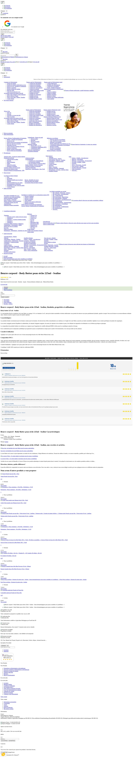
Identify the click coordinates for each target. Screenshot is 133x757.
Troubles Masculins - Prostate (79, 167)
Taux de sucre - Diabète (77, 166)
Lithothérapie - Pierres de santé (35, 137)
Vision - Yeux (47, 249)
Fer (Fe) (32, 219)
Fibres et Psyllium (8, 229)
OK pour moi (25, 749)
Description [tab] (6, 299)
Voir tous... (74, 170)
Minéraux (29, 214)
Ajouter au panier (5, 297)
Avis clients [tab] (6, 301)
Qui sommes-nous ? (8, 687)
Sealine (6, 441)
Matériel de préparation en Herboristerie (53, 89)
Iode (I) (32, 221)
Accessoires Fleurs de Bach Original (33, 182)
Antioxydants (30, 232)
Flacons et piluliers (51, 92)
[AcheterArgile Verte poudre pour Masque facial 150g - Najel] (14, 500)
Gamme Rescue (11, 186)
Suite (70, 156)
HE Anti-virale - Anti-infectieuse (60, 194)
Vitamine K (10, 222)
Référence (3, 279)
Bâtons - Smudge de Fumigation (15, 139)
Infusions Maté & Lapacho (53, 122)
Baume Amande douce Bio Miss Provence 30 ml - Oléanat (15, 569)
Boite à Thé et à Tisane (12, 96)
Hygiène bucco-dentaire (30, 242)
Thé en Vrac (7, 111)
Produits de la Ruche (9, 158)
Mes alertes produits (8, 709)
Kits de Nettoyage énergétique (14, 150)
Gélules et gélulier (51, 93)
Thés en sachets (11, 116)
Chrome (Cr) (33, 216)
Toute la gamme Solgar (48, 224)
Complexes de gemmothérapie (35, 160)
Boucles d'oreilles (35, 141)
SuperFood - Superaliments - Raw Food (35, 169)
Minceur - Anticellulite (77, 159)
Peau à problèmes (8, 290)
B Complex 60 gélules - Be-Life (8, 555)
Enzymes (6, 228)
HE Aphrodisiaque (57, 205)
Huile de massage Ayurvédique (57, 139)
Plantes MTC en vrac (36, 145)
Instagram (6, 651)
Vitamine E (9, 221)
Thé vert (9, 112)
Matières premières (51, 94)
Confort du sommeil (34, 89)
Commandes (7, 703)
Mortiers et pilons (51, 96)
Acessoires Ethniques (33, 151)
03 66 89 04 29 (23, 62)
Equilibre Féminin (53, 171)
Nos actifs (12, 62)
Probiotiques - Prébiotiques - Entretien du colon (15, 230)
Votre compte (4, 696)
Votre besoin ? (49, 156)
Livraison (6, 683)
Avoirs (5, 704)
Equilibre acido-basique (9, 251)
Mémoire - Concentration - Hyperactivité (82, 160)
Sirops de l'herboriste (30, 167)
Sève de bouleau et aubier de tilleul (36, 163)
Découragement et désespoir (14, 184)
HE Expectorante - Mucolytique (60, 197)
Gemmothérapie (29, 159)
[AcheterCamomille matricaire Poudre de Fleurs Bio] (12, 590)
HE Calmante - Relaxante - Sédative (61, 192)
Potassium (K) (33, 225)
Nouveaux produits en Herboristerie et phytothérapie (16, 669)
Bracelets (33, 140)
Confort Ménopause (52, 83)
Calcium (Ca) (33, 215)
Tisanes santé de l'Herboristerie (33, 82)
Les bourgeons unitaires (34, 162)
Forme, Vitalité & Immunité (53, 87)
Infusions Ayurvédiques (52, 121)
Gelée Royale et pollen (12, 159)
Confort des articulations (35, 83)
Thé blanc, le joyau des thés (13, 115)
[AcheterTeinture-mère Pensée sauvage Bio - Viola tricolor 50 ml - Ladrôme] (46, 513)
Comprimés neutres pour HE (11, 202)
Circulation (51, 163)
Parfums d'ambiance (12, 148)
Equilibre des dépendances (53, 85)
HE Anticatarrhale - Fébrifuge (60, 198)
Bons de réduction (8, 707)
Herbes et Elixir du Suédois (13, 89)
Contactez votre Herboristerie (11, 694)
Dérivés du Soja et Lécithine (11, 226)
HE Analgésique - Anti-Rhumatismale (62, 199)
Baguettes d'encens (11, 145)
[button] (3, 754)
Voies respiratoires (76, 169)
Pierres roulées (34, 139)
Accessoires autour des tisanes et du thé (13, 93)
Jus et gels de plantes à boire (11, 169)
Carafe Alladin (10, 98)
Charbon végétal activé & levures (12, 167)
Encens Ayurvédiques (55, 149)
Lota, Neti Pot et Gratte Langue (57, 141)
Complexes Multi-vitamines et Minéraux (13, 223)
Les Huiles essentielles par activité (58, 191)
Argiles (49, 90)
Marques (6, 673)
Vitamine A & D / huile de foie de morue (17, 216)
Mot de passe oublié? (6, 35)
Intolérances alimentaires (30, 243)
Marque (2, 441)
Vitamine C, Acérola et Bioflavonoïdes (16, 219)
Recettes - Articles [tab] (8, 304)
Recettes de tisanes (5, 62)
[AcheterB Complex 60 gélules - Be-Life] (21, 553)
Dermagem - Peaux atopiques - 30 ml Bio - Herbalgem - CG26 (16, 489)
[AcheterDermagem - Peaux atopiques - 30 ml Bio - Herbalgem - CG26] (17, 487)
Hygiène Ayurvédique (55, 148)
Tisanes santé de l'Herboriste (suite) (52, 109)
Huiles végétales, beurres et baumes (34, 165)
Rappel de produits (8, 692)
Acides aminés (30, 229)
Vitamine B (10, 218)
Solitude (9, 181)
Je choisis (9, 749)
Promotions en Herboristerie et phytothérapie (14, 668)
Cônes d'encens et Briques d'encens (15, 146)
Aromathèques (7, 204)
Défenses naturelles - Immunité (56, 168)
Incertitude (9, 178)
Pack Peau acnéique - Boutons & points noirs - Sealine (14, 582)
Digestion (51, 165)
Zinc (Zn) (32, 228)
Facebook (6, 650)
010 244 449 (36, 62)
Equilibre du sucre (33, 93)
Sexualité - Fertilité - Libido (78, 162)
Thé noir (9, 114)
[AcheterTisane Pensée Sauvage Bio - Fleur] (10, 473)
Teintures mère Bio (8, 672)
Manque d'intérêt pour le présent (15, 180)
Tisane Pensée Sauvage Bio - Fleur (9, 476)
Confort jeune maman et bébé (36, 90)
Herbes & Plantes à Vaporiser (54, 150)
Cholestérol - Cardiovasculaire (56, 161)
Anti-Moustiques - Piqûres (55, 158)
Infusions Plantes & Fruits (53, 118)
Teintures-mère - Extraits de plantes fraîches (14, 156)
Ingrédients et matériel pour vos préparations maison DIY (35, 195)
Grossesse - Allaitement (29, 240)
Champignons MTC (36, 148)
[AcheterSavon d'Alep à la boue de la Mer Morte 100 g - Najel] (34, 540)
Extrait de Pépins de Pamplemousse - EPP (14, 170)
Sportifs (46, 243)
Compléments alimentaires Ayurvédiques (60, 145)
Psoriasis (6, 287)
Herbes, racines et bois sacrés (14, 149)
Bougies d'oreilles (54, 146)
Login (2, 34)
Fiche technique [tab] (7, 302)
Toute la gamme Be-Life (49, 223)
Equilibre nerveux (33, 96)
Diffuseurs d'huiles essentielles (11, 205)
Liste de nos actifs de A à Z (13, 92)
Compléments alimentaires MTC (39, 147)
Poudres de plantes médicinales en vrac (16, 85)
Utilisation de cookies (9, 691)
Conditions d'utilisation (9, 685)
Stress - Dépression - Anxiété (79, 165)
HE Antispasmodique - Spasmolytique (62, 202)
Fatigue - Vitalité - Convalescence (80, 158)
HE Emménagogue (57, 208)
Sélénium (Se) (33, 226)
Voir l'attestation (9, 367)
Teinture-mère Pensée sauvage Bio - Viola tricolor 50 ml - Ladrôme (17, 516)
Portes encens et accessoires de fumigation (17, 142)
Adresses (6, 706)
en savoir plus (4, 284)
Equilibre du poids (33, 97)
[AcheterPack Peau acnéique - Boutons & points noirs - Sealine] (44, 579)
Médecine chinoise (32, 144)
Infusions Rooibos (51, 123)
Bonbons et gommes (12, 166)
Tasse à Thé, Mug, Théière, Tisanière (16, 97)
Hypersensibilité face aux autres (14, 182)
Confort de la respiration (35, 86)
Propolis (9, 160)
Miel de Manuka (11, 162)
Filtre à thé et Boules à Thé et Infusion (16, 94)
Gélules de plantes (29, 158)
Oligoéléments (46, 221)
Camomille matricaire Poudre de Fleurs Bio (11, 592)
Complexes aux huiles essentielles (12, 197)
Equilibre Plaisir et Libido (35, 98)
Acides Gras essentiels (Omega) (35, 230)
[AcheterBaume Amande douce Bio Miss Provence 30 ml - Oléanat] (16, 566)
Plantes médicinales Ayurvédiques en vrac (60, 143)
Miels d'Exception (11, 165)
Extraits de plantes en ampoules (33, 166)
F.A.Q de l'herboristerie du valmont (12, 690)
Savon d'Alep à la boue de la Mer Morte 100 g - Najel (14, 542)
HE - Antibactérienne (58, 195)
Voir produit (3, 485)
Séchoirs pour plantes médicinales (55, 97)
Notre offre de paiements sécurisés (12, 688)
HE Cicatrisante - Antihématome (60, 206)
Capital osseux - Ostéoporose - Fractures (14, 240)
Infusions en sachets (51, 125)
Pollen (8, 163)
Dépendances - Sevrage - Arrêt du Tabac (59, 169)
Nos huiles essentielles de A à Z (11, 195)
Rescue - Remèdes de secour (32, 180)
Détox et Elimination (34, 92)
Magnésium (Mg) (34, 223)
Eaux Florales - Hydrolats (10, 199)
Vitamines (6, 215)
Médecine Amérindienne (34, 150)
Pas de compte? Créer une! (7, 37)
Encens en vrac (10, 141)
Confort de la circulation (53, 86)
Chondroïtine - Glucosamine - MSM (13, 225)
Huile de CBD (10, 90)
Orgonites (33, 143)
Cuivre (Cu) (33, 218)
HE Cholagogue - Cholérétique (60, 204)
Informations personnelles (10, 702)
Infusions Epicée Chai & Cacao (54, 119)
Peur (8, 177)
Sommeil (74, 163)
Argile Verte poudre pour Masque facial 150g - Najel (13, 503)
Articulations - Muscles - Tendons (57, 160)
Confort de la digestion (34, 85)
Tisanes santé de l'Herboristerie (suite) (53, 82)
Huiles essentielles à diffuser (11, 198)
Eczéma (6, 288)
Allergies (51, 157)
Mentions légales (8, 684)
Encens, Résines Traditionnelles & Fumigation (15, 138)
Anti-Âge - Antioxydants (50, 247)
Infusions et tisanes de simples (11, 671)
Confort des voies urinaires (35, 87)
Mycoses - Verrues (28, 246)
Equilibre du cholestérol (35, 94)
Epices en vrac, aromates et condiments (16, 86)
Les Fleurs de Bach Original (11, 175)
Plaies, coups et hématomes (30, 250)
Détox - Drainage (53, 167)
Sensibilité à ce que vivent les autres (15, 185)
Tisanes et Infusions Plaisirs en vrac (52, 116)
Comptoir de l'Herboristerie (10, 82)
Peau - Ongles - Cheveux (30, 249)
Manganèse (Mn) (34, 222)
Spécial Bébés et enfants (50, 242)
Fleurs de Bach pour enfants (31, 181)
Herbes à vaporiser (11, 87)
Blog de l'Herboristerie (9, 675)
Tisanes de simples (11, 83)
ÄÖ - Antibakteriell (57, 201)
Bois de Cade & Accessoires (14, 143)
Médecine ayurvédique (52, 138)
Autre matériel (50, 98)
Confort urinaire (53, 164)
